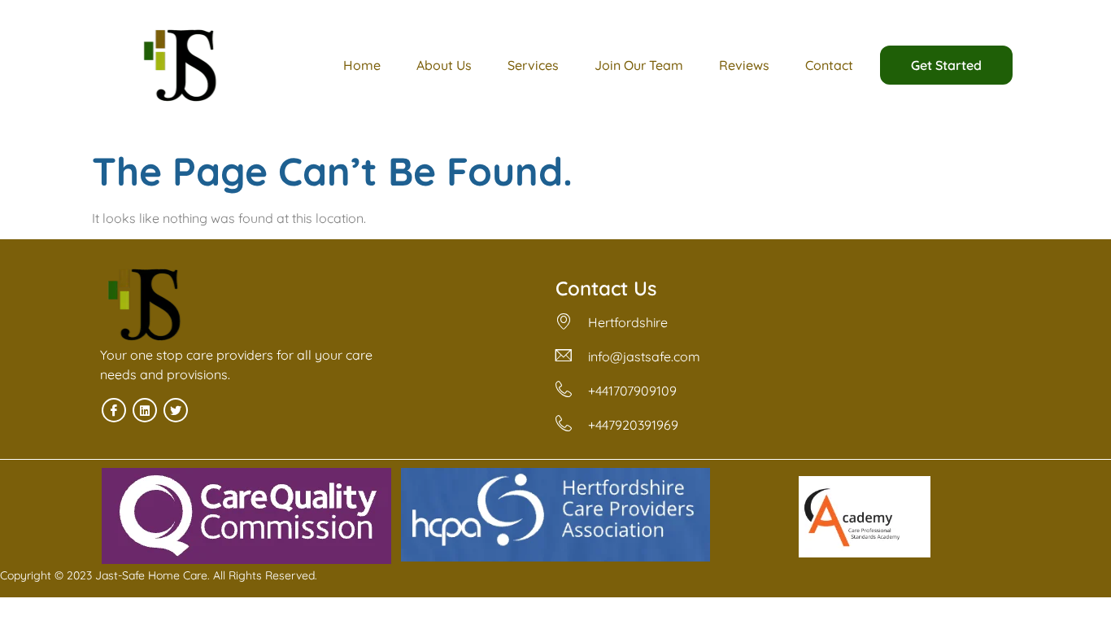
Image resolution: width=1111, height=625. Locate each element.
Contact (829, 65)
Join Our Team (639, 65)
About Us (444, 65)
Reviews (744, 65)
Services (533, 65)
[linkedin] (145, 410)
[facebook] (114, 410)
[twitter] (175, 410)
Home (362, 65)
